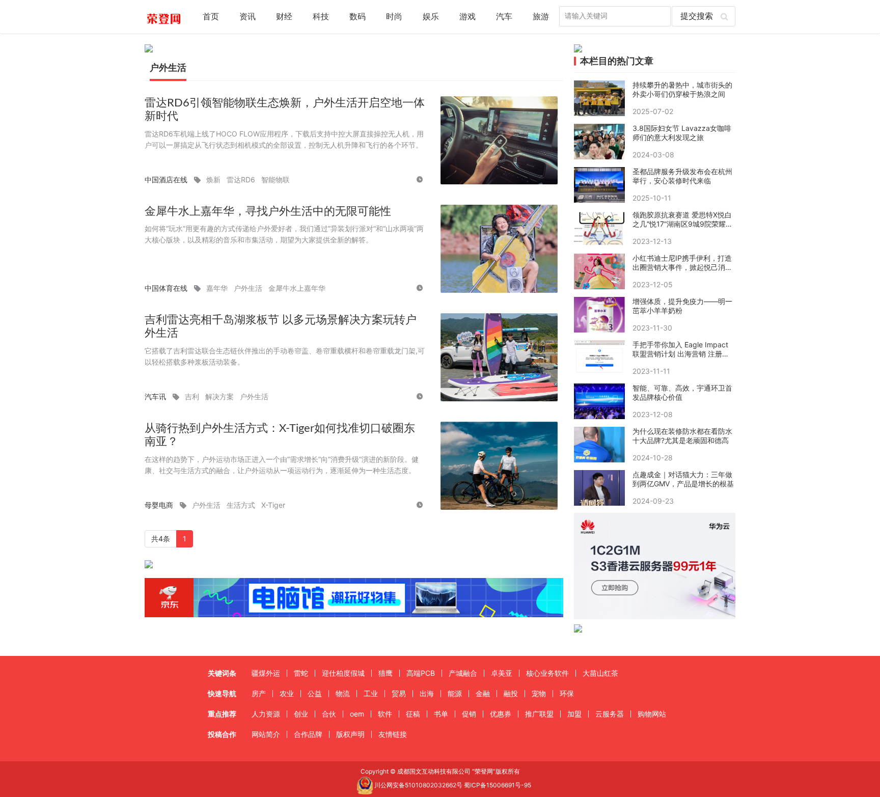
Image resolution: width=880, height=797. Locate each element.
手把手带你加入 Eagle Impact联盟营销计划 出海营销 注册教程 (680, 349)
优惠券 (500, 713)
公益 (315, 693)
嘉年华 (217, 288)
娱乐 (431, 17)
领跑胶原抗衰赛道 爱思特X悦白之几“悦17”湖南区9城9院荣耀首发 (682, 219)
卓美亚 (501, 673)
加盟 (574, 713)
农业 (287, 693)
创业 (301, 713)
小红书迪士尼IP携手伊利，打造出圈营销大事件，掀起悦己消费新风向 (682, 263)
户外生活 (248, 288)
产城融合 (463, 673)
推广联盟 (539, 713)
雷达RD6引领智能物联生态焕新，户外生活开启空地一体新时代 (285, 109)
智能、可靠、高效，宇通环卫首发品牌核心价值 (682, 392)
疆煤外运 (266, 673)
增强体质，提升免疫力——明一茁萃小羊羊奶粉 (682, 306)
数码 (357, 17)
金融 (483, 693)
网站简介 (266, 734)
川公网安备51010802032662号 (417, 785)
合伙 (329, 713)
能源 (455, 693)
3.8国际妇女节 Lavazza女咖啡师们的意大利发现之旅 (681, 133)
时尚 (394, 17)
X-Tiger (273, 505)
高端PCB (420, 673)
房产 (259, 693)
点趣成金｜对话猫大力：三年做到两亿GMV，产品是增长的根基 (683, 479)
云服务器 (609, 713)
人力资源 (266, 713)
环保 (567, 693)
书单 (441, 713)
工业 (371, 693)
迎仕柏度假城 (343, 673)
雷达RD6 (241, 179)
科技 (321, 17)
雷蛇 (301, 673)
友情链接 (392, 734)
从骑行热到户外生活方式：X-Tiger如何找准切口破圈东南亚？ (280, 435)
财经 (284, 17)
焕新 (213, 179)
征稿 (413, 713)
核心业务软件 (547, 673)
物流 (343, 693)
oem (357, 713)
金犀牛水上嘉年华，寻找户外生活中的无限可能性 (268, 211)
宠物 (539, 693)
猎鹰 (385, 673)
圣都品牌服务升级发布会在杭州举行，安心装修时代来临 (682, 176)
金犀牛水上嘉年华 (296, 288)
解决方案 (219, 396)
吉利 (192, 396)
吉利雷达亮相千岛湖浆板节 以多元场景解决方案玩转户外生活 (281, 326)
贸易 (399, 693)
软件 (385, 713)
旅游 (541, 17)
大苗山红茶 (600, 673)
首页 (211, 17)
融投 (511, 693)
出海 (427, 693)
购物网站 (652, 713)
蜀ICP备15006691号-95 (497, 785)
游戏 (467, 17)
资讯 (247, 17)
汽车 (504, 17)
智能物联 (275, 179)
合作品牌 (308, 734)
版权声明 (350, 734)
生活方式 (241, 505)
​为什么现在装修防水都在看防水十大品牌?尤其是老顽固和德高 (682, 436)
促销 (469, 713)
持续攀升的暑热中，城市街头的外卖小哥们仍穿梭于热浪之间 (682, 89)
